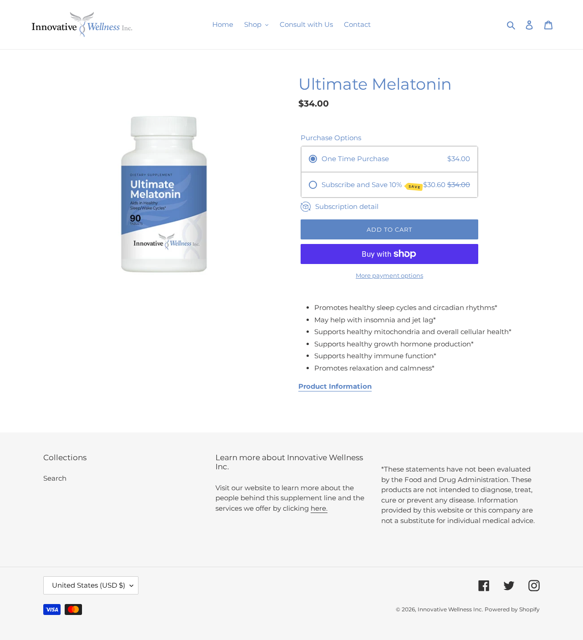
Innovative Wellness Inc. (451, 609)
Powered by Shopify (512, 609)
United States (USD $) (88, 585)
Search (54, 478)
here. (319, 508)
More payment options (389, 275)
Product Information (335, 386)
